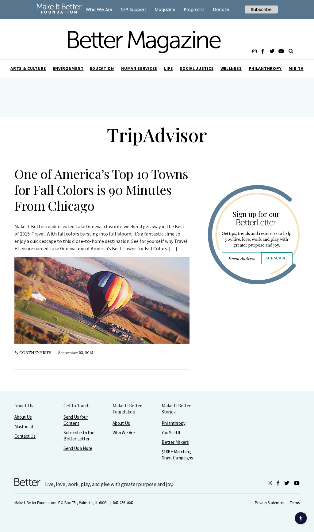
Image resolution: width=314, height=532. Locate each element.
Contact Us (25, 436)
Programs (194, 9)
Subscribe (277, 258)
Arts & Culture (28, 68)
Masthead (23, 426)
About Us (23, 417)
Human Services (139, 68)
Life (168, 68)
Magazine (165, 9)
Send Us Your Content (75, 420)
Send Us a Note (77, 448)
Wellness (231, 68)
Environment (68, 68)
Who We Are (124, 433)
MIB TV (296, 68)
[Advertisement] (254, 345)
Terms (295, 502)
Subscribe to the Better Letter (78, 436)
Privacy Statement (269, 502)
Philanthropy (265, 68)
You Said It (171, 433)
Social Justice (196, 68)
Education (102, 68)
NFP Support (133, 9)
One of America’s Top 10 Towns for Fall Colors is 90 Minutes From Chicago (101, 189)
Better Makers (175, 442)
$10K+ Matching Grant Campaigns (177, 455)
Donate (221, 9)
